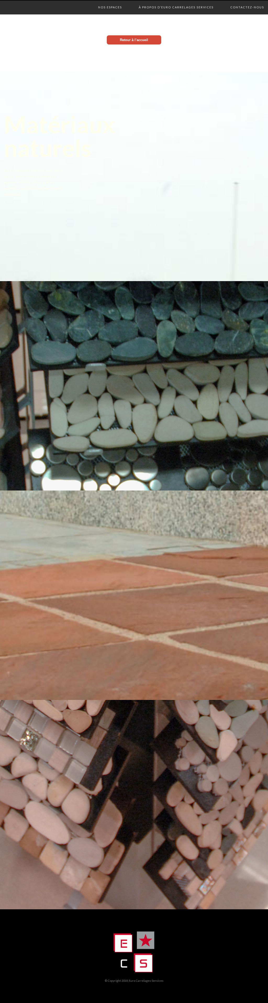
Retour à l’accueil (134, 40)
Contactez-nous (247, 2)
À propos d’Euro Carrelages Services (176, 2)
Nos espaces (110, 2)
